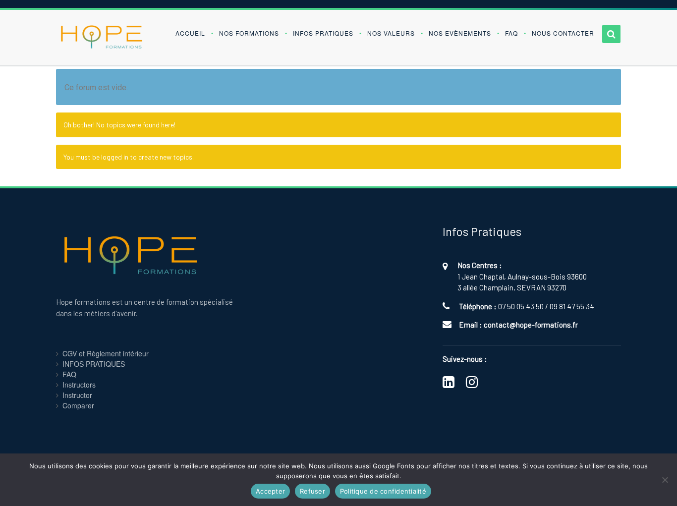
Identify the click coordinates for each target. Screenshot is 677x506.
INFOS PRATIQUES (93, 364)
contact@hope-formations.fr (531, 324)
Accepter (270, 491)
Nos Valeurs (391, 33)
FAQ (511, 33)
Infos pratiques (323, 33)
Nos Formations (249, 33)
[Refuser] (665, 480)
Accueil (190, 33)
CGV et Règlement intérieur (105, 353)
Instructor (77, 395)
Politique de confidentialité (383, 491)
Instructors (79, 385)
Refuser (312, 491)
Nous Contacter (563, 33)
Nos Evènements (460, 33)
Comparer (78, 405)
